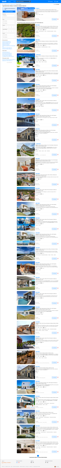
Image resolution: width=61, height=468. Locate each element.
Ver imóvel (54, 19)
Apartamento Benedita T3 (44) (6, 42)
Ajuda (11, 466)
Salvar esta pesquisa (9, 11)
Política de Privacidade (16, 466)
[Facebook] (31, 462)
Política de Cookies (22, 466)
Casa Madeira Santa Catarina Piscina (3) (8, 56)
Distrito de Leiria (13, 4)
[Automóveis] (18, 462)
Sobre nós (3, 466)
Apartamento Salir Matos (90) (6, 41)
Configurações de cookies (36, 466)
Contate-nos (30, 466)
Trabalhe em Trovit (7, 466)
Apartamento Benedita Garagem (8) (7, 48)
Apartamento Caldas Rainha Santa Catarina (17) (9, 59)
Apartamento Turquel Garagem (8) (7, 47)
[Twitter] (33, 462)
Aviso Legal (27, 466)
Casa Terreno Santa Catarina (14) (7, 53)
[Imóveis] (17, 462)
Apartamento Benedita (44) (6, 43)
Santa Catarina (18, 4)
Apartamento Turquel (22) (5, 44)
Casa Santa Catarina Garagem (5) (7, 55)
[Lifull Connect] (6, 462)
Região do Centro (7, 4)
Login (57, 1)
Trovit (3, 4)
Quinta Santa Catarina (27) (6, 52)
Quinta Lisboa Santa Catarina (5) (6, 54)
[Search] (29, 1)
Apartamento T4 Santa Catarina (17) (7, 60)
